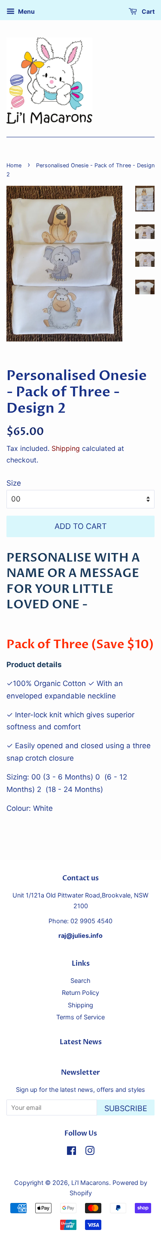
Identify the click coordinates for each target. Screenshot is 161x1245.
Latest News (81, 1042)
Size (13, 483)
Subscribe (125, 1108)
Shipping (66, 448)
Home (13, 165)
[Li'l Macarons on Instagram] (89, 1152)
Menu (26, 11)
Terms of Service (80, 1017)
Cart (147, 11)
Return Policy (80, 992)
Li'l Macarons (90, 1182)
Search (80, 980)
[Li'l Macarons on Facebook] (71, 1152)
